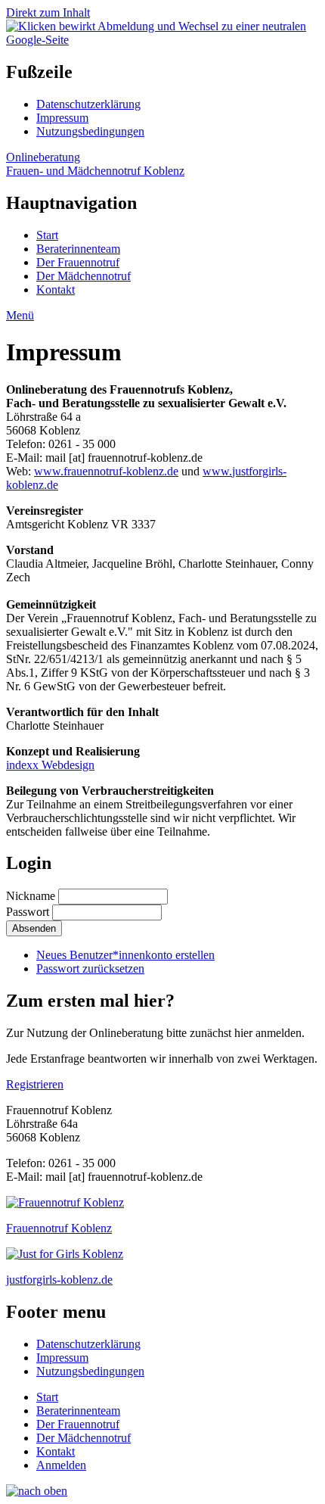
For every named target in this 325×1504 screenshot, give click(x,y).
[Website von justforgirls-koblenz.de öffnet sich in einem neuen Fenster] (64, 1253)
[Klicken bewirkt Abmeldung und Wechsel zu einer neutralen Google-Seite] (162, 39)
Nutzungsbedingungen (90, 131)
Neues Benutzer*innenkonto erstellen (125, 954)
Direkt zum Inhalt (48, 12)
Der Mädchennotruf (83, 275)
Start (47, 235)
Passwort (27, 911)
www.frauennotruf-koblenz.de (106, 471)
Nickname (30, 895)
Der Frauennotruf (77, 262)
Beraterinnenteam (78, 248)
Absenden (34, 928)
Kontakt (55, 289)
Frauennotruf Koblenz (59, 1228)
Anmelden (61, 1465)
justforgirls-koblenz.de (59, 1279)
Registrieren (34, 1084)
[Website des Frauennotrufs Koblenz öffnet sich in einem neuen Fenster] (65, 1202)
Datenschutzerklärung (88, 104)
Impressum (62, 117)
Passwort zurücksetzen (90, 968)
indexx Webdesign (50, 764)
